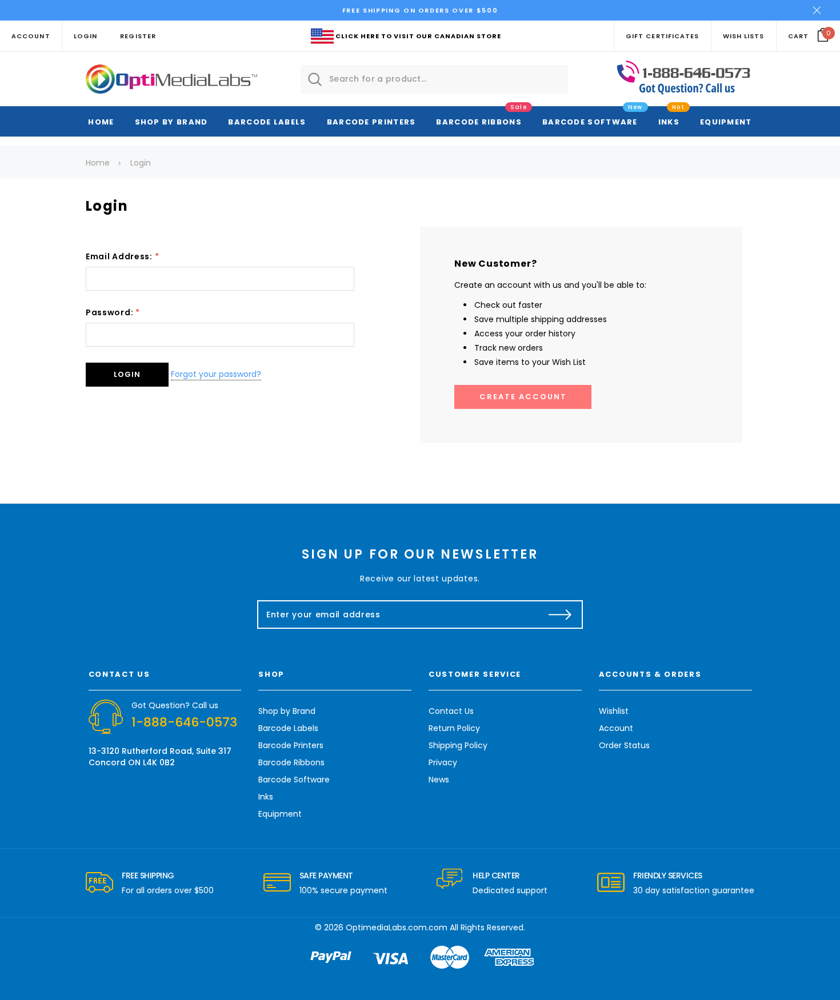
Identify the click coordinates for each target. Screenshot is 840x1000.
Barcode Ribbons (479, 122)
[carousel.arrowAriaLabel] (99, 883)
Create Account (523, 396)
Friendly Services (667, 875)
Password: (113, 312)
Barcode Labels (267, 122)
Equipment (726, 122)
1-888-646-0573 (184, 722)
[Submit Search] (315, 79)
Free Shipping (148, 875)
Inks (668, 122)
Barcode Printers (371, 122)
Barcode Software (590, 122)
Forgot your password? (216, 374)
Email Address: (122, 256)
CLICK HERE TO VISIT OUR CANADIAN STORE (418, 36)
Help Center (496, 875)
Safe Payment (326, 875)
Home (101, 122)
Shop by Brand (171, 122)
